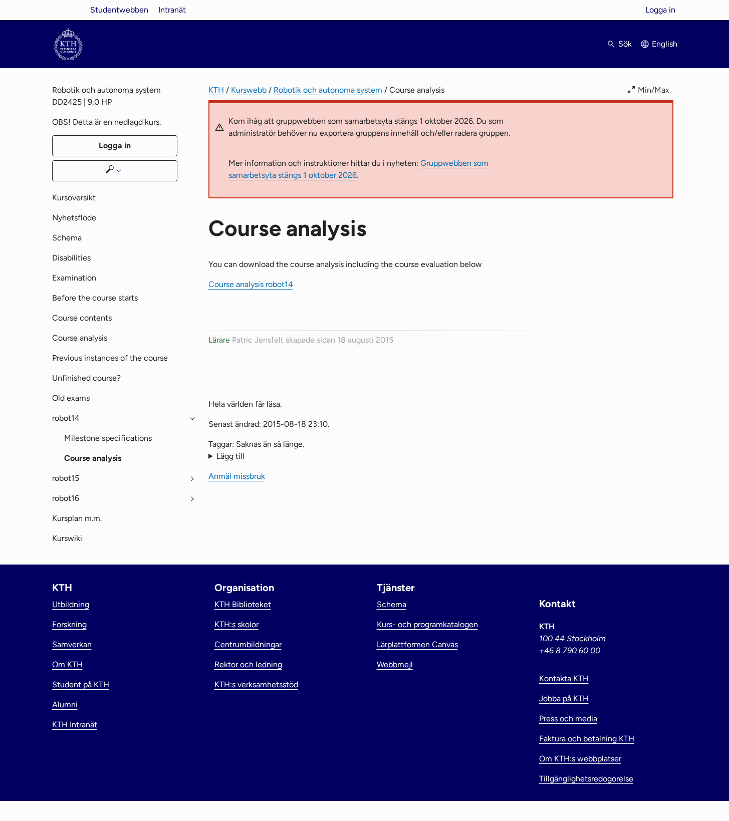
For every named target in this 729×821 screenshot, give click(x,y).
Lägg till (230, 456)
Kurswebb (249, 90)
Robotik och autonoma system (328, 90)
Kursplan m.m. (77, 518)
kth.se (68, 10)
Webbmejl (395, 664)
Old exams (71, 398)
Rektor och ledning (248, 664)
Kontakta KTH (564, 678)
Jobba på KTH (564, 698)
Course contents (82, 318)
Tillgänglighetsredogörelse (586, 778)
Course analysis (79, 338)
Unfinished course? (86, 378)
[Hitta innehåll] (114, 170)
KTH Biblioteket (242, 604)
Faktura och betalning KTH (586, 738)
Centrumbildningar (248, 644)
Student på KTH (80, 684)
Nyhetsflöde (74, 217)
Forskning (69, 624)
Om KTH (67, 664)
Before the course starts (95, 298)
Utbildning (70, 604)
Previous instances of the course (110, 358)
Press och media (568, 718)
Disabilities (71, 257)
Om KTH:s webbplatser (580, 758)
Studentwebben (119, 10)
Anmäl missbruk (236, 476)
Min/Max (653, 90)
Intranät (172, 10)
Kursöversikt (74, 197)
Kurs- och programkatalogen (427, 624)
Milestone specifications (108, 438)
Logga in (660, 10)
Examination (74, 278)
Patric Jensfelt (258, 340)
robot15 (65, 478)
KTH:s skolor (236, 624)
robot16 (65, 498)
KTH (216, 90)
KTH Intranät (74, 724)
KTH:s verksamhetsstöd (256, 684)
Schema (67, 237)
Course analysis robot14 (250, 284)
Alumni (65, 704)
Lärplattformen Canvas (417, 644)
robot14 (66, 418)
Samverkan (72, 644)
